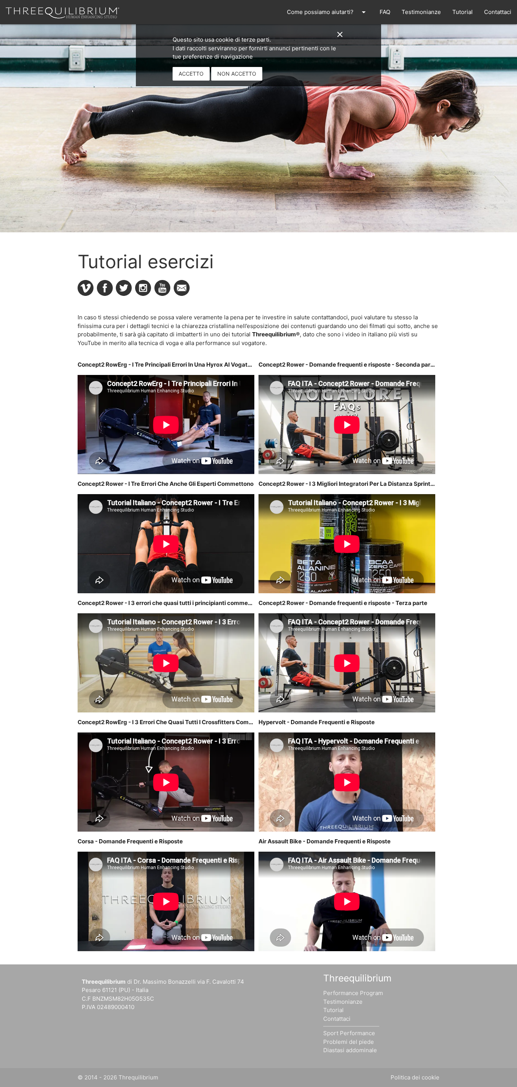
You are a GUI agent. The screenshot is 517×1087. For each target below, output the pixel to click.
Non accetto (236, 73)
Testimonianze (421, 12)
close (339, 34)
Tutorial (462, 12)
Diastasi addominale (350, 1050)
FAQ (385, 12)
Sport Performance (349, 1033)
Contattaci (497, 12)
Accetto (191, 73)
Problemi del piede (348, 1041)
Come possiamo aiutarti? (327, 12)
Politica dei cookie (415, 1077)
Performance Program (353, 993)
